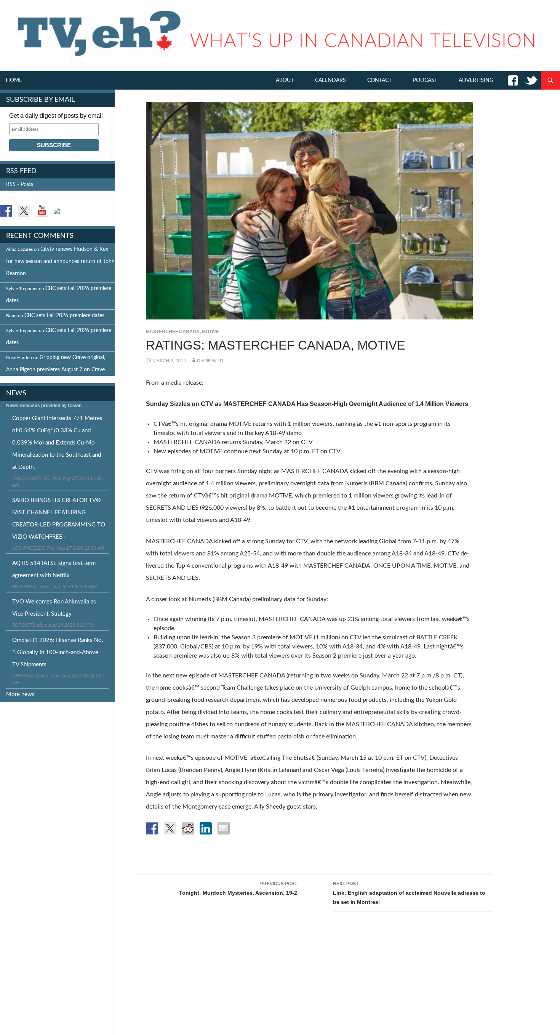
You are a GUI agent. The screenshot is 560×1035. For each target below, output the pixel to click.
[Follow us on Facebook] (6, 211)
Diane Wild (210, 360)
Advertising (476, 80)
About (285, 80)
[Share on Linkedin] (206, 828)
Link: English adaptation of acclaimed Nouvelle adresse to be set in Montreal (409, 893)
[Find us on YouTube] (42, 211)
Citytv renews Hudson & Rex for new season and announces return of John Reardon (60, 261)
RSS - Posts (19, 184)
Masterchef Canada (173, 331)
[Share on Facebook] (152, 828)
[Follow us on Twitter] (24, 211)
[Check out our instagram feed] (60, 214)
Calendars (330, 80)
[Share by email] (224, 828)
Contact (379, 80)
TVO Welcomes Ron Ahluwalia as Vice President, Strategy (54, 608)
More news (20, 694)
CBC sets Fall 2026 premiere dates (64, 315)
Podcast (425, 80)
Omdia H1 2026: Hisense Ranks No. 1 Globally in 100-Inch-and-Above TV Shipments (57, 652)
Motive (210, 331)
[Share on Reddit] (188, 828)
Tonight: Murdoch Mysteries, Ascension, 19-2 (238, 888)
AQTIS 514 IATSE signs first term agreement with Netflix (54, 569)
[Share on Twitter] (170, 828)
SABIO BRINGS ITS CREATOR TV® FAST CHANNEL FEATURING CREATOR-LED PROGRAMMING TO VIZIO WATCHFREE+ (58, 518)
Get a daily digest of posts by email (56, 115)
